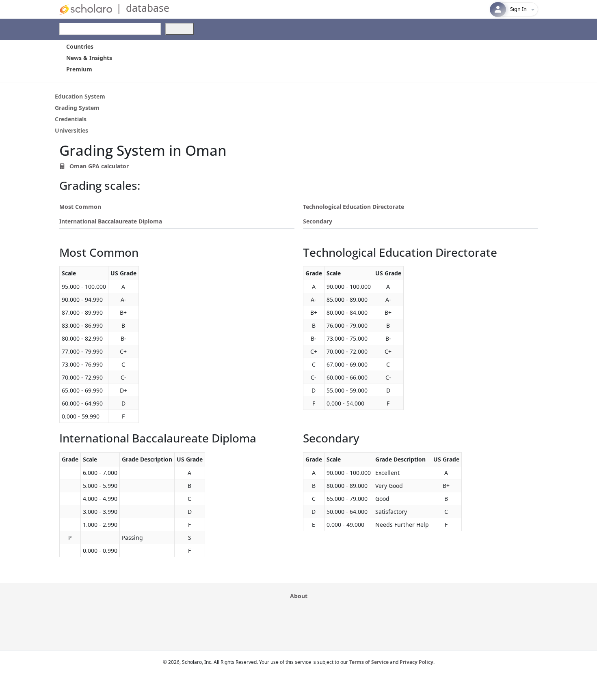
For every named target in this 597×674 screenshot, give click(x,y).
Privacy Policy (416, 662)
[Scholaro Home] (85, 9)
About (298, 596)
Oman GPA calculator (98, 166)
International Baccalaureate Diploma (110, 221)
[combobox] (110, 29)
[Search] (179, 29)
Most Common (80, 206)
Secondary (317, 221)
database (147, 8)
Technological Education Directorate (353, 206)
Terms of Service (369, 662)
